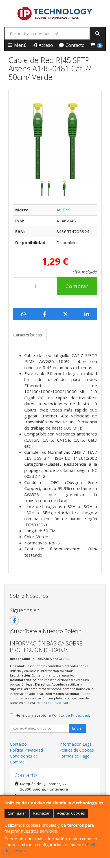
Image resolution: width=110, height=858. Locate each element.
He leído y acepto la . (53, 715)
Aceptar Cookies (71, 813)
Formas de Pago (74, 756)
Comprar (76, 286)
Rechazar (41, 813)
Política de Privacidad (52, 703)
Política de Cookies (76, 750)
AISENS (63, 210)
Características (27, 335)
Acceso (45, 45)
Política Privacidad (26, 750)
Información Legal (76, 744)
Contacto (74, 45)
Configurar (17, 813)
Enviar (77, 728)
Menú (20, 45)
